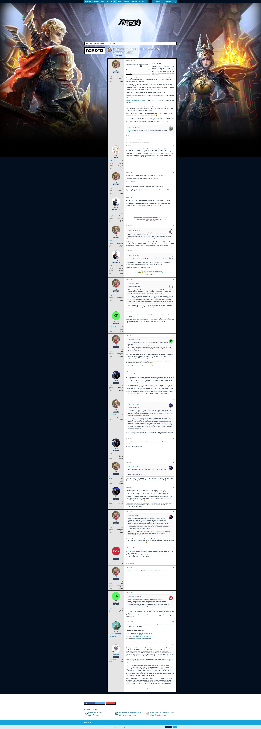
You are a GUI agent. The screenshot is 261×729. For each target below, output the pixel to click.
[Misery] (147, 714)
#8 (173, 312)
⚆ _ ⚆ (163, 217)
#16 (173, 547)
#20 (173, 645)
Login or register (166, 1)
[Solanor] (116, 714)
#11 (173, 400)
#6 (173, 250)
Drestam (130, 570)
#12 (173, 438)
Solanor (121, 714)
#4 (173, 197)
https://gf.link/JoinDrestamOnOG (144, 635)
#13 (173, 462)
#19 (173, 622)
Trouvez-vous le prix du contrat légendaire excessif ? (130, 712)
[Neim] (86, 714)
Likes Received (112, 75)
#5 (173, 225)
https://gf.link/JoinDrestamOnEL (142, 638)
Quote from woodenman (135, 596)
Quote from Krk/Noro (134, 339)
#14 (173, 487)
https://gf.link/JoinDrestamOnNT (142, 636)
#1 (173, 60)
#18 (173, 592)
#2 (173, 145)
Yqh (125, 55)
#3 (173, 172)
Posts (110, 76)
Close (174, 727)
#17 (173, 567)
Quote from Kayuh (133, 255)
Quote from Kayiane (134, 230)
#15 (173, 511)
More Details (169, 727)
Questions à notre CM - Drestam (95, 712)
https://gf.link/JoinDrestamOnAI (142, 633)
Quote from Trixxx (133, 404)
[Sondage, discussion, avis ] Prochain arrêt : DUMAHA (162, 712)
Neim (89, 714)
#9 (173, 335)
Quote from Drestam (134, 127)
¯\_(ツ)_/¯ (162, 219)
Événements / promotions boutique (127, 715)
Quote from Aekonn (134, 284)
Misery (151, 714)
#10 (173, 371)
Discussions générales (93, 715)
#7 (173, 279)
